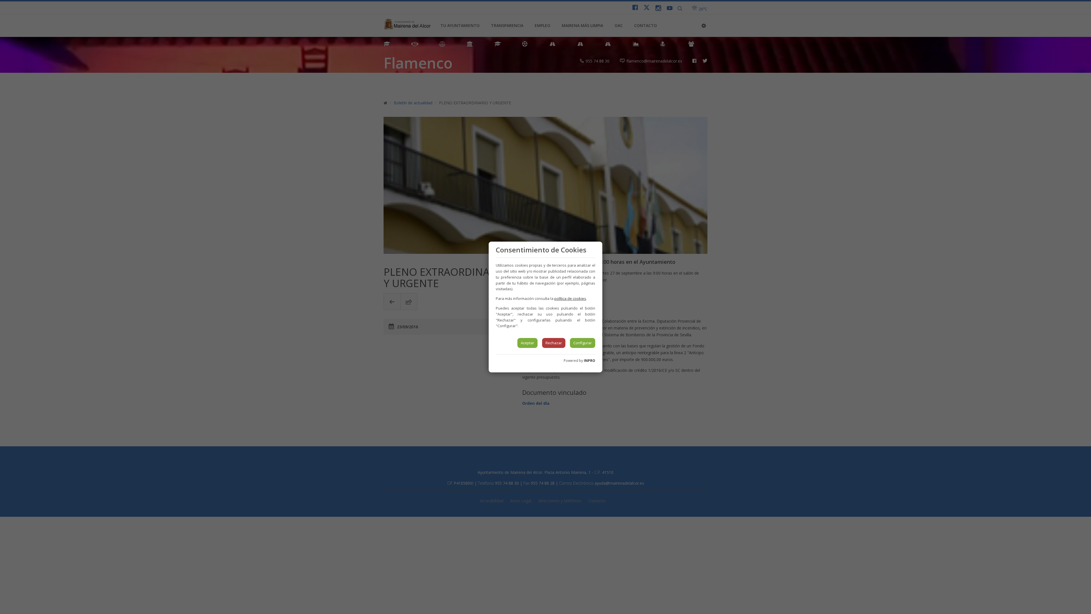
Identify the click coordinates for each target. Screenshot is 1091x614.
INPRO (589, 360)
